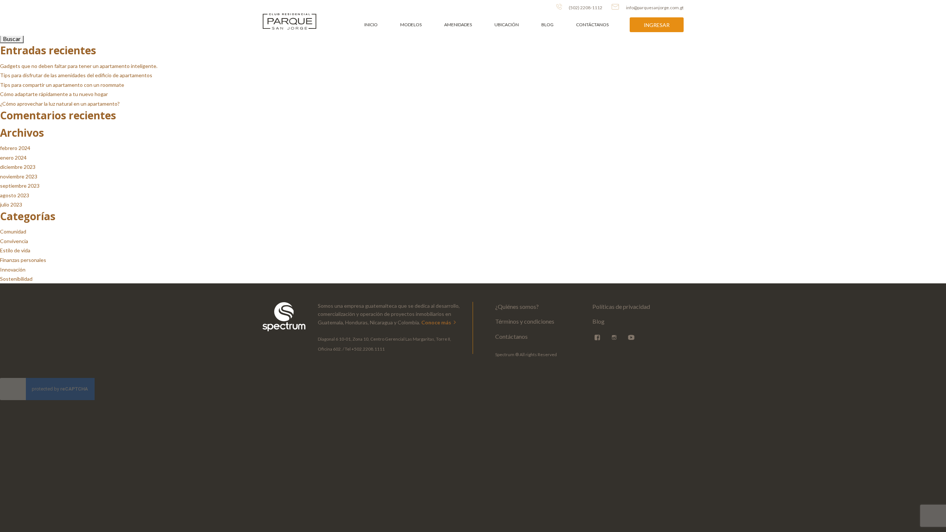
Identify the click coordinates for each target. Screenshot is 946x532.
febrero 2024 (15, 148)
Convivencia (14, 241)
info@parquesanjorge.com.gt (655, 7)
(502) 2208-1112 (585, 7)
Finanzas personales (23, 260)
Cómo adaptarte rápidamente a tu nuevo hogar (54, 94)
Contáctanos (592, 24)
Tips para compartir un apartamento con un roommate (62, 85)
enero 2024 (13, 157)
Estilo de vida (15, 250)
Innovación (12, 269)
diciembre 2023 (17, 167)
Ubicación (506, 24)
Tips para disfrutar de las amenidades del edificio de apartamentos (76, 75)
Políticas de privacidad (621, 306)
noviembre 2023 (18, 176)
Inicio (371, 24)
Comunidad (13, 231)
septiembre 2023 (20, 186)
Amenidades (458, 24)
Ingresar (657, 25)
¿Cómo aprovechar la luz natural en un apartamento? (60, 103)
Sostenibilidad (16, 279)
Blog (547, 24)
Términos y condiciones (524, 321)
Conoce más (436, 322)
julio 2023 (11, 204)
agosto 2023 (14, 195)
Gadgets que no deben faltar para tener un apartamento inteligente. (78, 66)
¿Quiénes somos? (517, 306)
